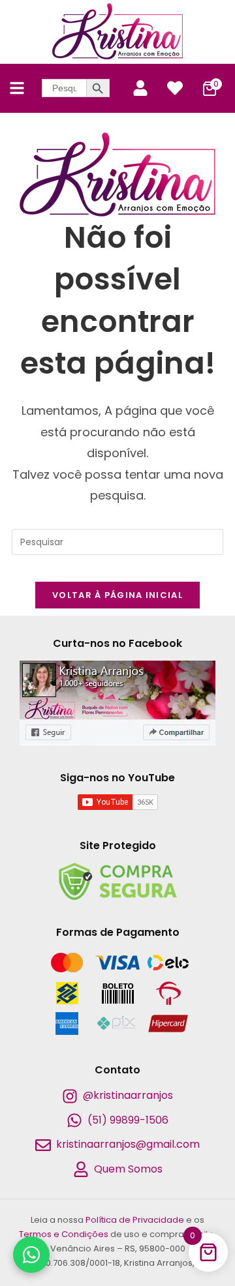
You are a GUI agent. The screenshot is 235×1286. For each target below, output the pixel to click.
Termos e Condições (63, 1234)
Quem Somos (128, 1168)
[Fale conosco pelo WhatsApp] (31, 1254)
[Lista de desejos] (175, 88)
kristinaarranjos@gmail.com (128, 1144)
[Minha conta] (140, 88)
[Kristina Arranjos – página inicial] (118, 31)
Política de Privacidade (135, 1220)
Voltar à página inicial (117, 595)
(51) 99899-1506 (127, 1120)
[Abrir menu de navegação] (17, 88)
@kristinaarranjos (128, 1095)
